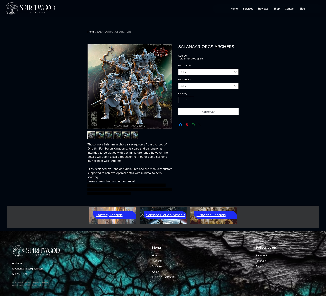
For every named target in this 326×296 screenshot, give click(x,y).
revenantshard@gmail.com (27, 268)
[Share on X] (200, 125)
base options (185, 65)
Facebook (262, 255)
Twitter (260, 266)
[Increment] (191, 100)
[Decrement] (181, 100)
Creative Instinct (39, 285)
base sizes (184, 79)
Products (157, 260)
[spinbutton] (186, 100)
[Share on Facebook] (180, 125)
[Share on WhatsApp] (193, 125)
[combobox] (208, 72)
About (155, 271)
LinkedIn (261, 260)
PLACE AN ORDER (163, 277)
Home (91, 31)
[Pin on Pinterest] (187, 125)
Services (157, 266)
